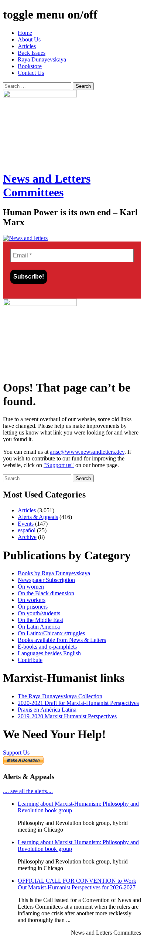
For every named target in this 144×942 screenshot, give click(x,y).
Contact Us (31, 73)
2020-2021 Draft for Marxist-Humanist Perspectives (78, 703)
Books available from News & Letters (62, 640)
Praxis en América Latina (47, 709)
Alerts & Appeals (38, 517)
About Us (29, 39)
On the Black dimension (46, 593)
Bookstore (30, 66)
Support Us (16, 752)
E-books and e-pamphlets (47, 646)
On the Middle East (40, 620)
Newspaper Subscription (46, 580)
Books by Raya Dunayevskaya (54, 573)
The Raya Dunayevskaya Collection (60, 696)
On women (31, 586)
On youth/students (39, 613)
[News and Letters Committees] (25, 238)
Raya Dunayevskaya (42, 59)
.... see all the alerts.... (28, 791)
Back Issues (31, 53)
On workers (31, 600)
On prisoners (33, 606)
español (26, 530)
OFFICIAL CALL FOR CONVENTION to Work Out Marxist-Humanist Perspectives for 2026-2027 (77, 884)
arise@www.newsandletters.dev (87, 452)
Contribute (30, 660)
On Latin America (39, 626)
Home (25, 33)
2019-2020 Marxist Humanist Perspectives (67, 716)
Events (26, 523)
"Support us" (59, 465)
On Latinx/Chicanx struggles (51, 633)
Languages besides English (49, 653)
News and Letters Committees (46, 185)
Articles (27, 46)
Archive (27, 537)
